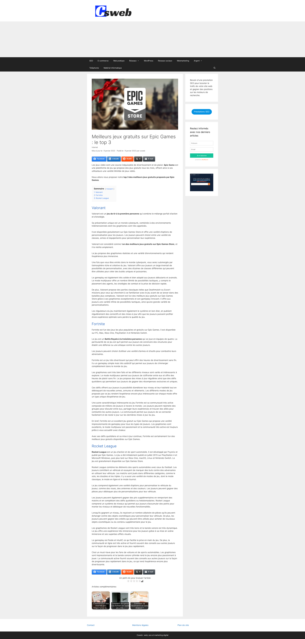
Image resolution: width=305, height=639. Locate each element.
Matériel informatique (113, 68)
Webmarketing (183, 61)
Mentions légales (140, 625)
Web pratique (119, 61)
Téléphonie (94, 68)
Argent (197, 61)
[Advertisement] (152, 39)
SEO (91, 61)
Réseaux (133, 61)
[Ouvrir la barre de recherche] (214, 68)
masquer (109, 189)
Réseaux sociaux (165, 61)
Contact (90, 625)
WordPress (148, 61)
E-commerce (103, 61)
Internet (95, 147)
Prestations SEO (201, 111)
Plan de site (183, 625)
